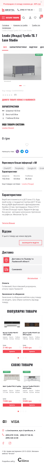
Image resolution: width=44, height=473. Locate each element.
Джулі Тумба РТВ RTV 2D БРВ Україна (31, 334)
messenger (26, 151)
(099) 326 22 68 (12, 438)
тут (39, 4)
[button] (20, 85)
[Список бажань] (35, 18)
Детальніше (33, 278)
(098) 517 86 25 (26, 10)
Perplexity (19, 168)
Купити (12, 351)
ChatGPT (7, 168)
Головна (5, 25)
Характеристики (18, 47)
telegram (22, 151)
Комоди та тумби (20, 25)
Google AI (32, 168)
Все (5, 47)
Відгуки (33, 47)
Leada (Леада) (8, 128)
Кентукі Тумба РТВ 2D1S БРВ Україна (31, 387)
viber (17, 151)
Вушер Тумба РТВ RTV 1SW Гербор (10, 334)
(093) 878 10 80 (12, 435)
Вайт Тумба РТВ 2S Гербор (12, 386)
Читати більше (8, 223)
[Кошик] (40, 18)
